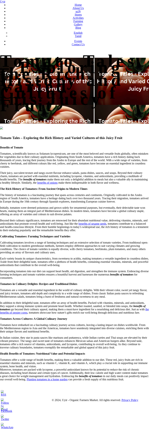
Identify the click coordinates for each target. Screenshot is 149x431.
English (78, 32)
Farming (78, 21)
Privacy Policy (130, 400)
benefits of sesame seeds (92, 223)
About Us (78, 8)
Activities (78, 17)
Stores (78, 14)
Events (78, 41)
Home (78, 4)
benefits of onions (47, 182)
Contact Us (78, 44)
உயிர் (78, 11)
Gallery (78, 24)
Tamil (78, 36)
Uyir (2, 1)
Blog (78, 27)
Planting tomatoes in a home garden (47, 379)
